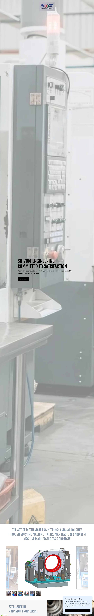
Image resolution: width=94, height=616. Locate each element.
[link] (47, 6)
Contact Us (23, 279)
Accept (77, 610)
